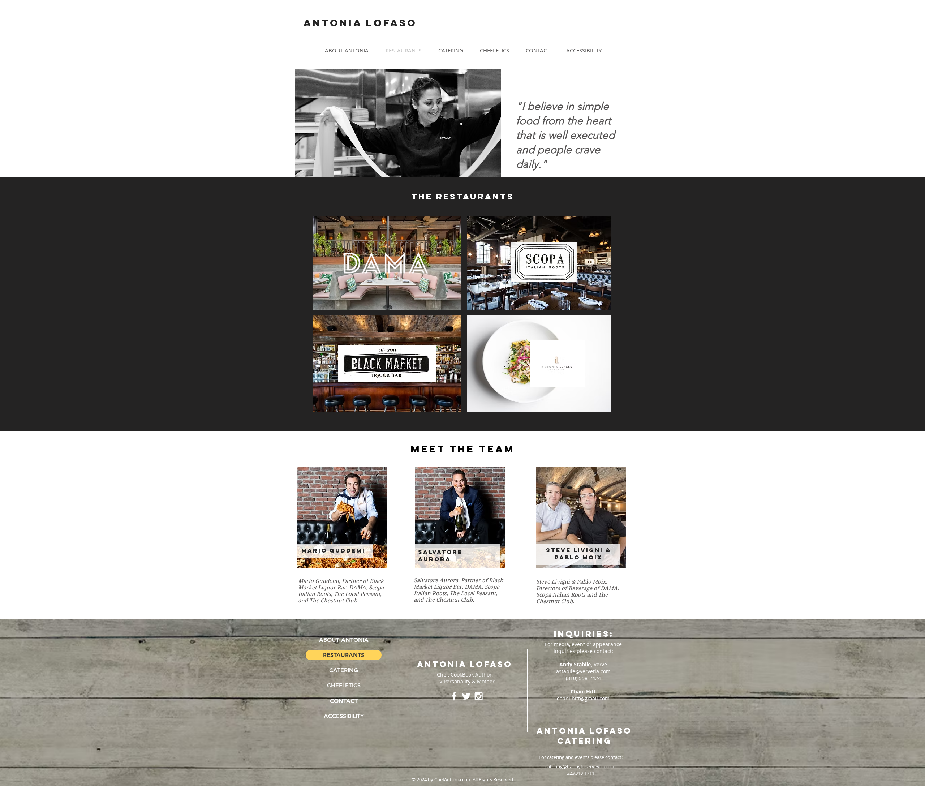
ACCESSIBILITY (344, 716)
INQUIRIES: (584, 634)
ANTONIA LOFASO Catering (584, 736)
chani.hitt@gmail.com (583, 698)
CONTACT (344, 700)
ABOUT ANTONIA (344, 639)
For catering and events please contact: (581, 757)
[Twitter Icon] (466, 696)
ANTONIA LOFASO (464, 664)
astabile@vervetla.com (583, 671)
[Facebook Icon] (454, 696)
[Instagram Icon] (478, 696)
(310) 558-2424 (583, 678)
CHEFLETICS (344, 685)
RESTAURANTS (343, 655)
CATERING (343, 670)
